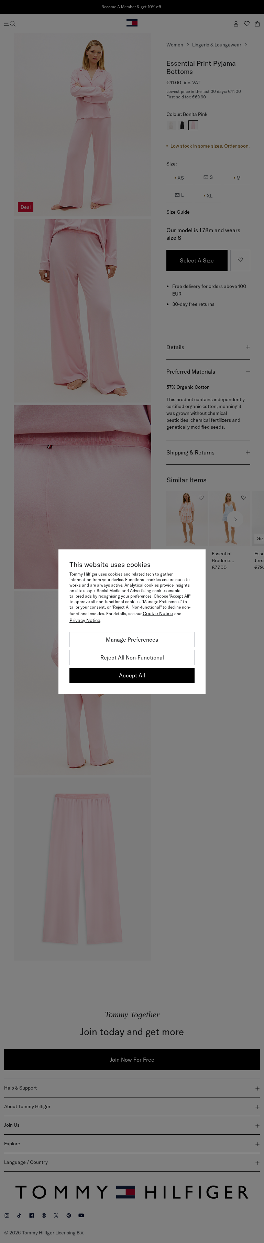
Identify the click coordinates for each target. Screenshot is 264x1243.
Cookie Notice (158, 613)
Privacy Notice (84, 620)
